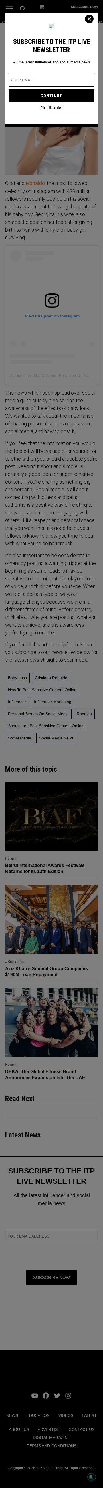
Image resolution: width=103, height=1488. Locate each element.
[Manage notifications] (91, 1476)
